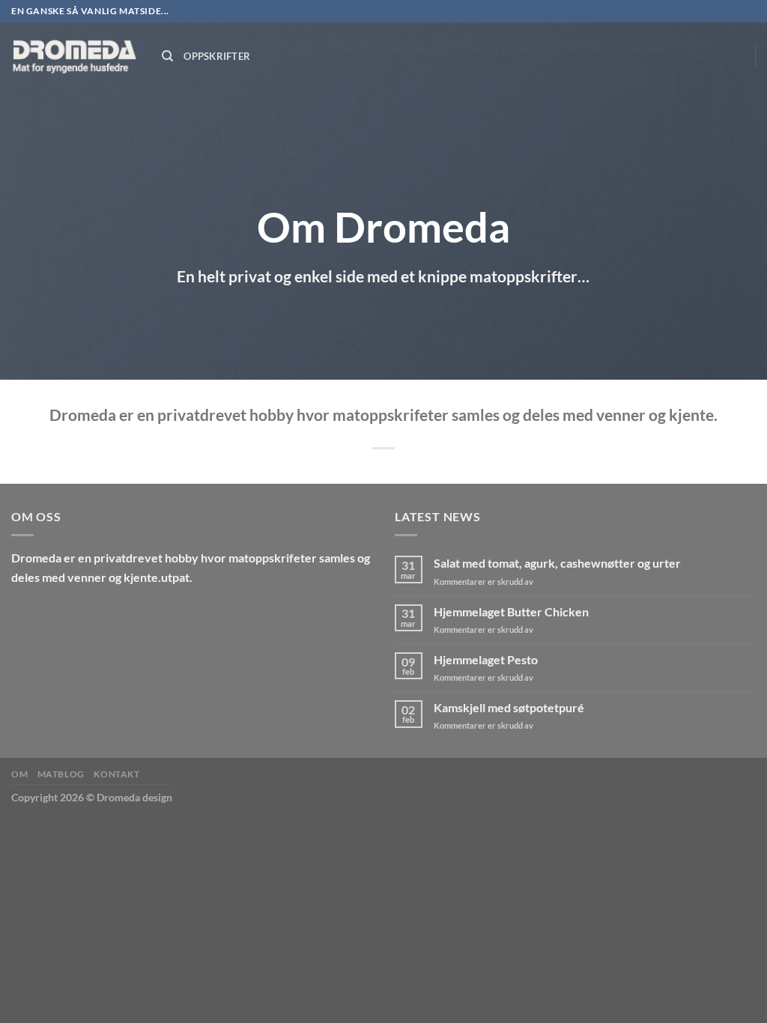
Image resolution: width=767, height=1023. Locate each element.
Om (19, 774)
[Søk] (167, 56)
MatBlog (61, 774)
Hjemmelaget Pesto (486, 659)
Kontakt (116, 774)
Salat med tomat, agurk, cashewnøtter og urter (557, 563)
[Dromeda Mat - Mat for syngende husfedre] (75, 56)
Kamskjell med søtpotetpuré (509, 707)
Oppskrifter (217, 56)
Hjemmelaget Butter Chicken (511, 611)
